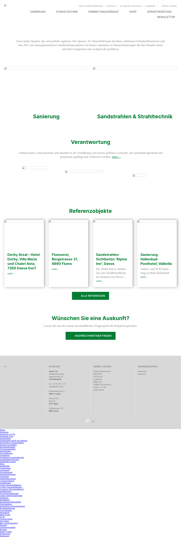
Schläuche (4, 498)
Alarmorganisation (131, 6)
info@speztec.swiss (56, 387)
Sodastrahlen (5, 451)
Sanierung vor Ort (7, 434)
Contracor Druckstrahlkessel (12, 489)
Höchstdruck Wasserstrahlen (12, 443)
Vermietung (5, 455)
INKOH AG (97, 374)
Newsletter (166, 17)
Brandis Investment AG (102, 371)
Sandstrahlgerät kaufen (9, 460)
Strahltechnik (67, 11)
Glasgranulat (5, 468)
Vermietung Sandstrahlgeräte (12, 457)
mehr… (116, 156)
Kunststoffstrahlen (7, 447)
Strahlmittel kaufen (8, 462)
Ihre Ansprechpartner (91, 6)
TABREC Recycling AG (102, 385)
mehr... (11, 273)
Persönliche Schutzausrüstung (12, 506)
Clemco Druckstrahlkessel (11, 487)
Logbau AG (97, 379)
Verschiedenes (6, 504)
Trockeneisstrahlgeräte (9, 493)
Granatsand (5, 470)
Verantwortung (159, 11)
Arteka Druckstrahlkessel (10, 485)
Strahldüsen (5, 500)
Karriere (150, 6)
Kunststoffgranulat (8, 474)
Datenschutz (142, 371)
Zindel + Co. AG (99, 387)
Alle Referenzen (93, 295)
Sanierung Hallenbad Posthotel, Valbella (156, 259)
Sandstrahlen (5, 438)
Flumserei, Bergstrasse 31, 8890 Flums (65, 259)
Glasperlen (4, 476)
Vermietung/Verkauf (103, 11)
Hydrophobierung (7, 508)
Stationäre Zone (6, 436)
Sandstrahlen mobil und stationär (13, 440)
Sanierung (38, 11)
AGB (2, 517)
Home (2, 430)
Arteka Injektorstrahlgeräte (11, 496)
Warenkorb (4, 512)
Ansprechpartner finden (93, 335)
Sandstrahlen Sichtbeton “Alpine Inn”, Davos (111, 259)
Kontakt (111, 6)
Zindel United (169, 6)
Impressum (142, 374)
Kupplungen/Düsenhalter (10, 502)
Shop (133, 11)
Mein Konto (5, 515)
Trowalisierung (6, 453)
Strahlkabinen (6, 491)
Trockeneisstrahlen (8, 449)
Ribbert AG (97, 382)
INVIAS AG (98, 377)
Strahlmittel (5, 466)
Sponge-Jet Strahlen (8, 445)
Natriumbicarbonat (8, 479)
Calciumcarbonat (7, 481)
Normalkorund (6, 472)
